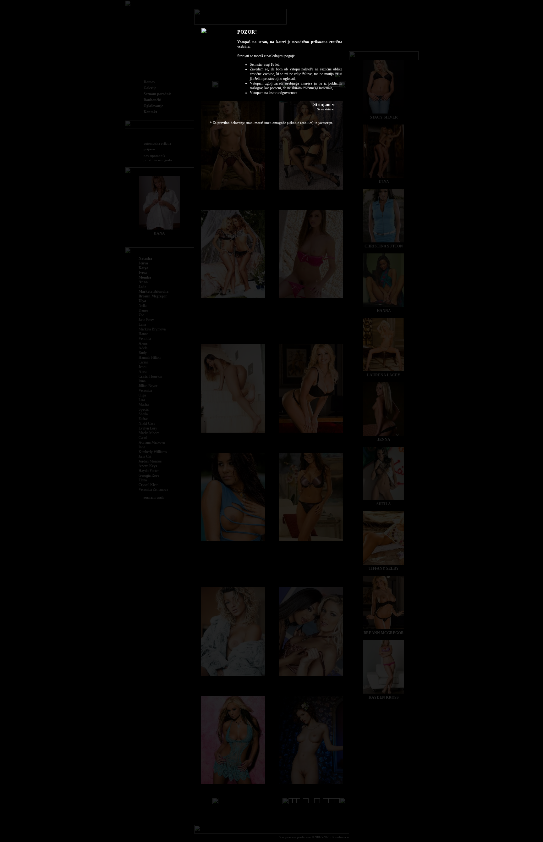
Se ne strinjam (326, 109)
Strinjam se (324, 104)
